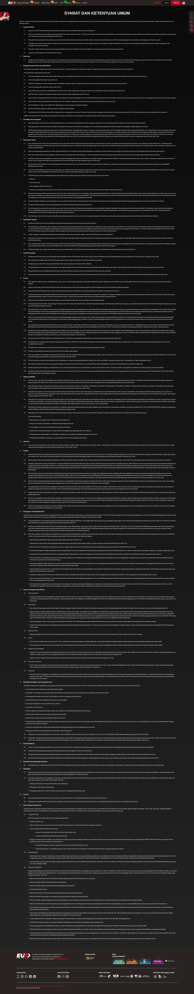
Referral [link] (77, 3)
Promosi (25, 278)
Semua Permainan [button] (23, 3)
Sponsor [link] (68, 3)
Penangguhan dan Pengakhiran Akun (34, 511)
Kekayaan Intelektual (29, 377)
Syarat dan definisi (28, 27)
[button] (166, 3)
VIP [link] (61, 3)
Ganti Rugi (26, 441)
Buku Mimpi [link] (46, 3)
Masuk (166, 3)
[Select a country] (183, 2)
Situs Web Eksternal (28, 743)
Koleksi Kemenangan (29, 253)
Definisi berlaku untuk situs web (32, 805)
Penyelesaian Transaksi (30, 219)
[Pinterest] (67, 976)
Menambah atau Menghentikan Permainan (35, 761)
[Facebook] (59, 976)
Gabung (176, 3)
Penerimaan (26, 56)
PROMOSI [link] (35, 3)
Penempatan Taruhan (29, 140)
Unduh (85, 3)
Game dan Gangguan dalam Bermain (34, 589)
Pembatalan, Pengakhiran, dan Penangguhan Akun (37, 682)
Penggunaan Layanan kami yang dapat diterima (37, 65)
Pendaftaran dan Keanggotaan (32, 119)
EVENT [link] (55, 3)
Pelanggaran (27, 769)
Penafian (25, 450)
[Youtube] (63, 976)
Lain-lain (25, 794)
